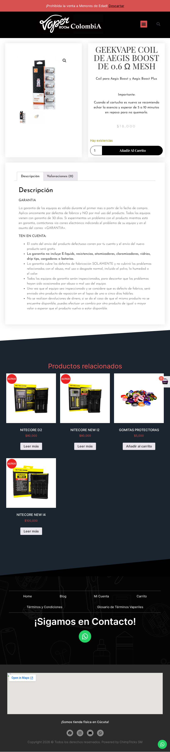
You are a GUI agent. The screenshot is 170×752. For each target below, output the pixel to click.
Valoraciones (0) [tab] (60, 176)
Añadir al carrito (132, 150)
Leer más (31, 446)
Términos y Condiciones (44, 607)
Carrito (142, 596)
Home (27, 596)
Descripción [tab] (30, 176)
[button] (143, 24)
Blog (63, 596)
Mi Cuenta (101, 596)
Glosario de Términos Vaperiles (120, 607)
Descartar (116, 6)
